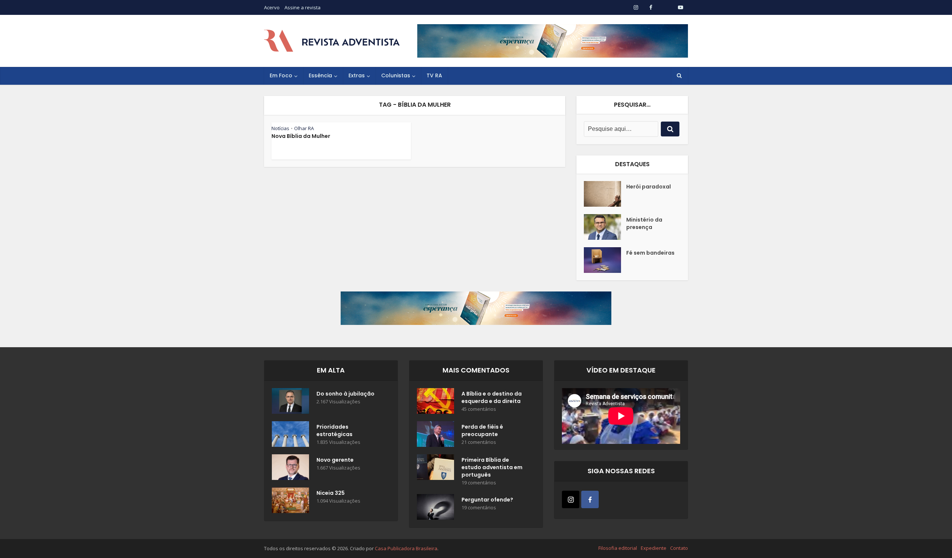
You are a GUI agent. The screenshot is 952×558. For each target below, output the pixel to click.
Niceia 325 (330, 493)
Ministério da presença (644, 223)
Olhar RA (304, 128)
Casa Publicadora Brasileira (406, 548)
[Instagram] (570, 499)
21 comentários (478, 442)
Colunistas (395, 75)
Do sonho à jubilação (345, 393)
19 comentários (478, 483)
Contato (679, 548)
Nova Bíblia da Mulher (300, 136)
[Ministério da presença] (605, 227)
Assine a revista (302, 7)
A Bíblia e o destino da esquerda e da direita (491, 397)
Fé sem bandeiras (650, 253)
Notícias (280, 128)
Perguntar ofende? (487, 499)
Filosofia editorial (617, 548)
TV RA (434, 75)
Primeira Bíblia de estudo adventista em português (491, 467)
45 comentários (478, 409)
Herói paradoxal (648, 186)
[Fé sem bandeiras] (605, 260)
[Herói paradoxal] (605, 194)
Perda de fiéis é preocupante (482, 430)
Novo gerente (335, 460)
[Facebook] (590, 499)
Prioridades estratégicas (334, 430)
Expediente (653, 548)
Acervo (272, 7)
